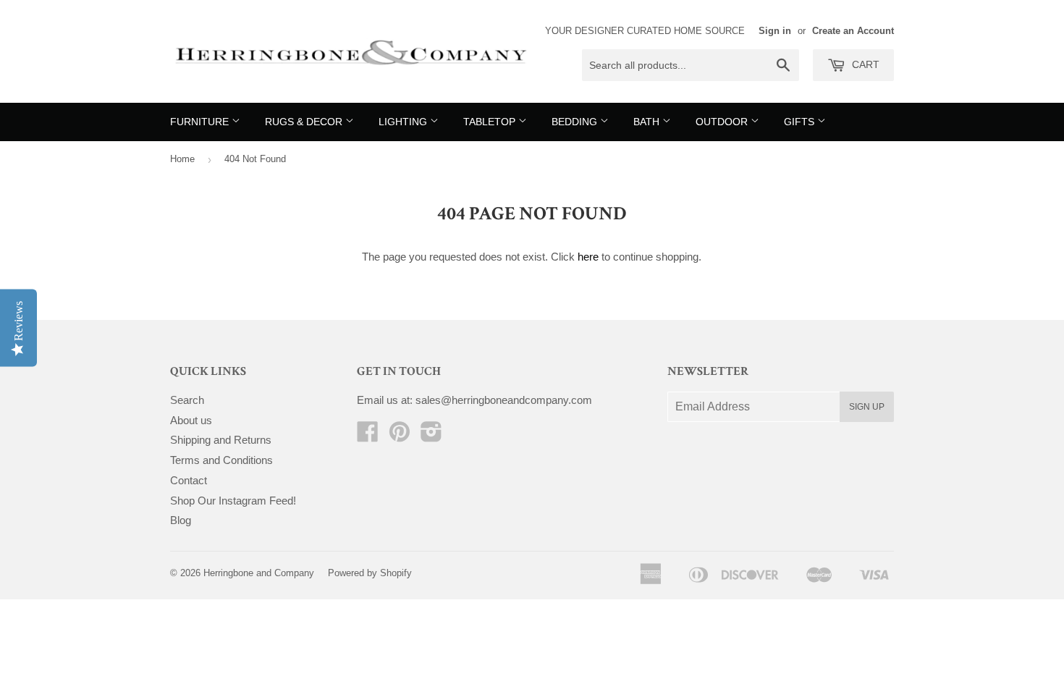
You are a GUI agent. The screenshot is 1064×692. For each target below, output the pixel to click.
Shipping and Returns (220, 440)
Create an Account (853, 30)
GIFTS (800, 121)
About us (191, 420)
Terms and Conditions (221, 460)
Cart (864, 64)
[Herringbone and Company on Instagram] (431, 436)
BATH (647, 121)
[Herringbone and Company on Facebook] (368, 436)
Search (187, 400)
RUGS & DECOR (305, 121)
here (588, 256)
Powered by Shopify (370, 572)
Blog (180, 520)
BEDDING (576, 121)
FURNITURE (201, 121)
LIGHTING (404, 121)
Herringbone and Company (258, 572)
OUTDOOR (723, 121)
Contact (188, 480)
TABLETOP (490, 121)
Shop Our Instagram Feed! (233, 500)
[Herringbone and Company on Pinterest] (399, 436)
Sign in (775, 30)
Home (182, 158)
